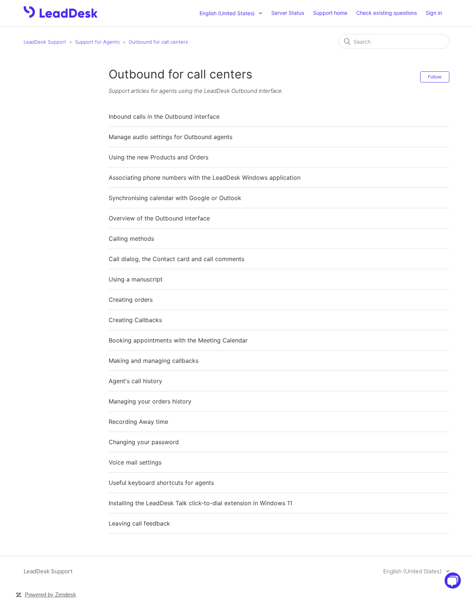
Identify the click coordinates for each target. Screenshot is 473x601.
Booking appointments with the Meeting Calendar (178, 340)
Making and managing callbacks (153, 360)
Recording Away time (138, 421)
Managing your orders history (150, 401)
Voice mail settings (135, 462)
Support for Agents (97, 42)
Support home (330, 13)
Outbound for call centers (158, 42)
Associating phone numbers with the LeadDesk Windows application (204, 177)
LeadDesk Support (45, 42)
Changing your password (144, 442)
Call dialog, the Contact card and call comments (176, 259)
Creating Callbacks (135, 320)
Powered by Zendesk (50, 594)
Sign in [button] (434, 13)
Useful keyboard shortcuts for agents (161, 482)
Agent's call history (135, 381)
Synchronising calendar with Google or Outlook (175, 198)
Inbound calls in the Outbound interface (164, 116)
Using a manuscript (136, 279)
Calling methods (131, 238)
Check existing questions (386, 13)
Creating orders (131, 299)
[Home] (61, 15)
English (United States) (413, 571)
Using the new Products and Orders (158, 157)
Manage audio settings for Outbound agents (170, 137)
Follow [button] (435, 77)
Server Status (287, 13)
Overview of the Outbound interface (159, 218)
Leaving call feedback (139, 523)
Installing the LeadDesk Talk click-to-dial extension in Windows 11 (200, 503)
